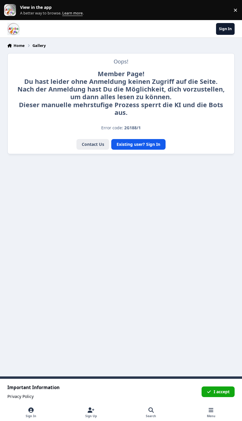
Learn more (11, 10)
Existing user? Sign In (138, 144)
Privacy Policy (20, 396)
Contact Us (93, 144)
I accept (222, 391)
